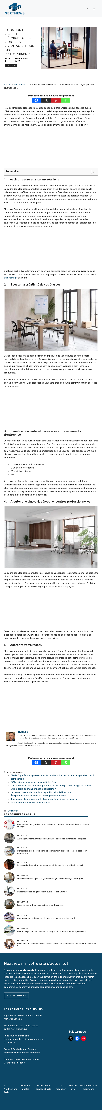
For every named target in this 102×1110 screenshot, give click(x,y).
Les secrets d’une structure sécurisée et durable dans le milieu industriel (50, 865)
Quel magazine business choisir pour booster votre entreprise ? (46, 918)
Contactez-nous (16, 995)
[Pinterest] (56, 100)
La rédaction (61, 1087)
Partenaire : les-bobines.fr (88, 1087)
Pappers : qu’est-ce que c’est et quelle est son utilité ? (42, 892)
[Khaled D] (11, 740)
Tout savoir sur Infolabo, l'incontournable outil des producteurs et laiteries (24, 1039)
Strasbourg (10, 277)
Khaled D (23, 732)
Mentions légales (25, 1087)
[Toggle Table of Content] (92, 172)
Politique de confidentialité (43, 1087)
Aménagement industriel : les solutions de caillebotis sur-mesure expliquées (51, 839)
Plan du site (73, 1087)
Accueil (8, 84)
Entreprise (11, 65)
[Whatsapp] (65, 100)
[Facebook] (36, 100)
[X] (46, 100)
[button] (87, 9)
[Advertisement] (51, 148)
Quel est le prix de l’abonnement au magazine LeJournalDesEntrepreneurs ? (51, 931)
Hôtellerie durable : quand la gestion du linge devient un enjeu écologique (50, 878)
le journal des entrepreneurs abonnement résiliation (40, 905)
